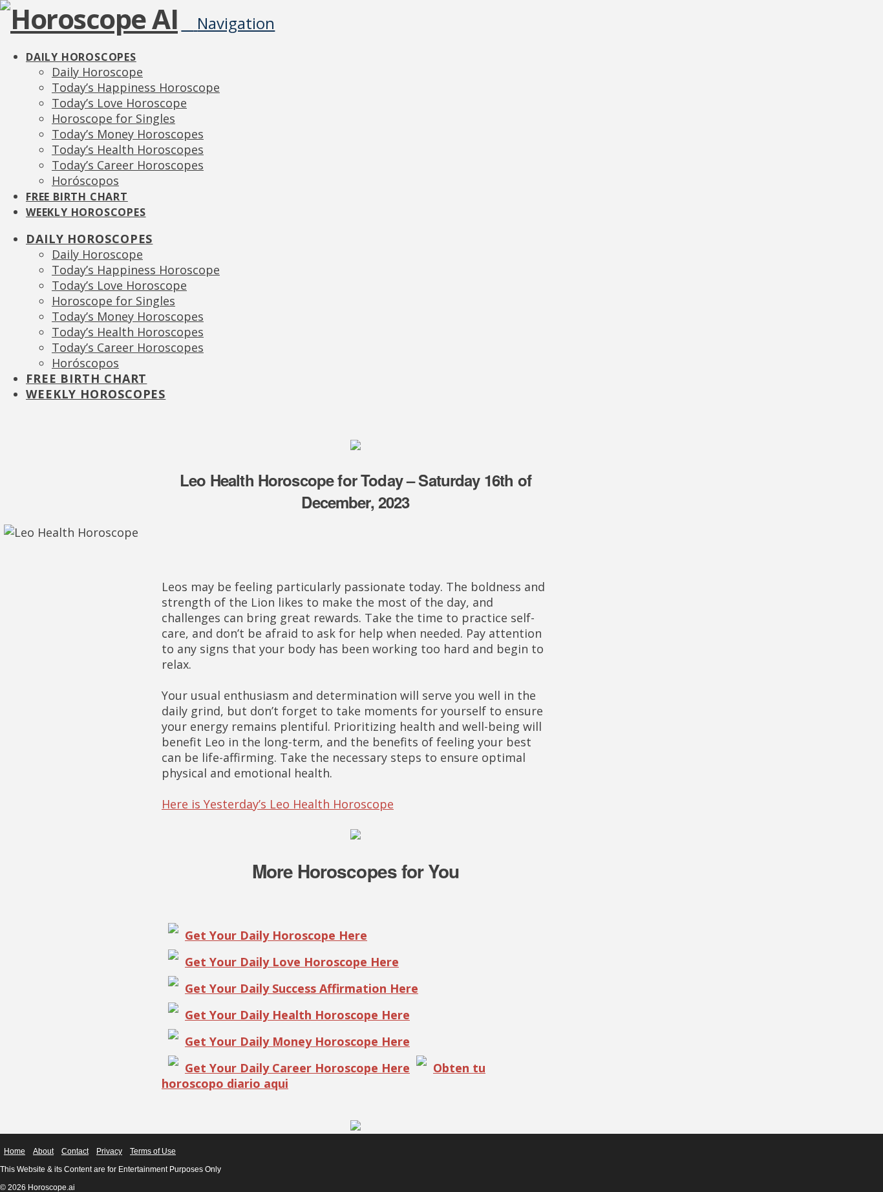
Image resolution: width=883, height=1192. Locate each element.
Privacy (109, 1151)
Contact (75, 1151)
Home (14, 1151)
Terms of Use (153, 1151)
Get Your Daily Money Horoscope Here (297, 1041)
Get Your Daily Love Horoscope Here (292, 962)
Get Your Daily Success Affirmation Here (301, 988)
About (43, 1151)
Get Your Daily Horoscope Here (276, 935)
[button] (228, 23)
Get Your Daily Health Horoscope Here (297, 1015)
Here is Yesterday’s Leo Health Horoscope (278, 804)
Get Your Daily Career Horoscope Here (297, 1068)
